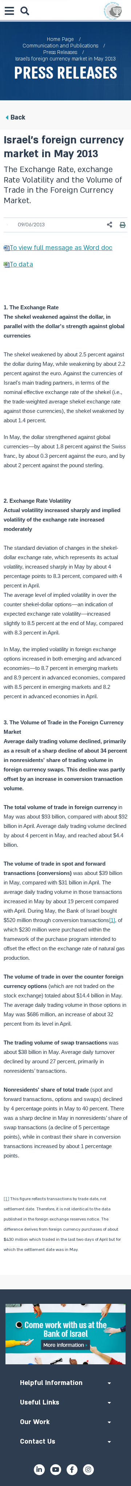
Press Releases (60, 52)
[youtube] (55, 1469)
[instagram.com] (88, 1469)
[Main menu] (9, 11)
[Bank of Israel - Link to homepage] (113, 11)
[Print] (122, 225)
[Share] (110, 224)
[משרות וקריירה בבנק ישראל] (65, 1334)
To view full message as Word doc (60, 248)
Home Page (60, 39)
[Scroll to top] (65, 1289)
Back (18, 117)
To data (21, 264)
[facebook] (72, 1469)
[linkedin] (39, 1469)
